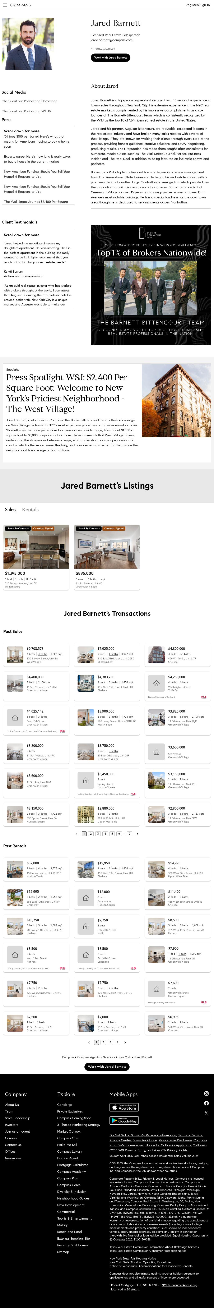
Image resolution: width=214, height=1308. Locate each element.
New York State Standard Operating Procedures (140, 1262)
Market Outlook (68, 1131)
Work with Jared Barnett (110, 57)
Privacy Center (120, 1140)
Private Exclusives (70, 1111)
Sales (10, 510)
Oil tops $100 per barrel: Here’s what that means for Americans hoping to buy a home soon (36, 141)
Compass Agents (88, 1057)
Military (62, 1225)
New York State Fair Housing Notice (133, 1258)
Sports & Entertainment (74, 1218)
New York (109, 1057)
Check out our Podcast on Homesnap (29, 101)
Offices (10, 1151)
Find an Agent (67, 1158)
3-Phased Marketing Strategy (78, 1125)
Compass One (67, 1138)
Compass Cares (68, 1185)
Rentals (30, 510)
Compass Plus (67, 1178)
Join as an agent (17, 1131)
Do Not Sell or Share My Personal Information (143, 1135)
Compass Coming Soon (74, 1118)
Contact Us (13, 1145)
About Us (12, 1105)
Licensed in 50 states (125, 1289)
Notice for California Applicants (168, 1145)
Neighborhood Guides (73, 1198)
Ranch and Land (69, 1232)
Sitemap (63, 1252)
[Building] (176, 436)
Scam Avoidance (145, 1140)
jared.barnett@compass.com (111, 40)
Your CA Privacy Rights (170, 1150)
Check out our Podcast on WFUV (26, 111)
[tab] (10, 509)
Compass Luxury (69, 1151)
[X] (206, 1112)
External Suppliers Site (73, 1238)
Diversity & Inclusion (72, 1192)
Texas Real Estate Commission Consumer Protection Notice (148, 1251)
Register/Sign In (198, 5)
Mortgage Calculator (72, 1165)
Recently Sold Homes (72, 1245)
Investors (11, 1125)
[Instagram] (206, 1092)
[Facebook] (206, 1102)
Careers (11, 1138)
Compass (68, 1057)
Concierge (65, 1105)
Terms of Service (190, 1135)
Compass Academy (71, 1172)
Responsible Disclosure (175, 1140)
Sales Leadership (17, 1118)
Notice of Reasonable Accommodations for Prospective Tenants (151, 1266)
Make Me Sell (67, 1145)
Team (9, 1111)
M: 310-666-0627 (103, 49)
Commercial (66, 1212)
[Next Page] (137, 833)
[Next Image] (64, 546)
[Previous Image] (8, 546)
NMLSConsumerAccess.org (179, 1285)
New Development (70, 1205)
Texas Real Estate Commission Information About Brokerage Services (154, 1247)
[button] (5, 5)
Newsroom (13, 1158)
